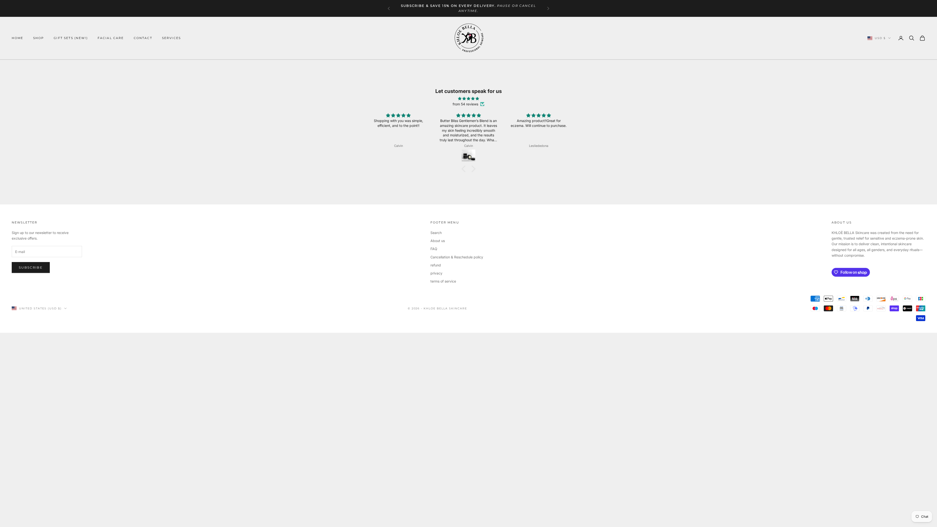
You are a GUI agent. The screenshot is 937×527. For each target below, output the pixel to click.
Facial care (111, 38)
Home (17, 38)
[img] (468, 98)
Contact (143, 38)
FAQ (433, 249)
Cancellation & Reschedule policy (456, 257)
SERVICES (171, 38)
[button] (464, 168)
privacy (436, 273)
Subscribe (31, 267)
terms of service (443, 281)
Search (436, 233)
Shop (38, 38)
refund (435, 265)
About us (437, 241)
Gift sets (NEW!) (71, 38)
